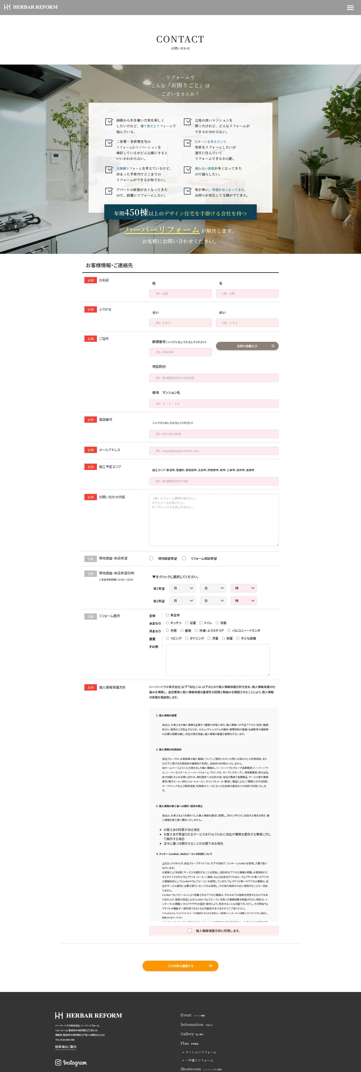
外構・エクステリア (211, 630)
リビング (176, 638)
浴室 (192, 622)
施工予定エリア (104, 466)
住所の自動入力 (247, 346)
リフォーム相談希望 (204, 558)
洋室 (214, 638)
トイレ (207, 622)
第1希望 (159, 588)
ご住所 (98, 338)
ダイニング (196, 638)
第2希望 (159, 601)
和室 (229, 638)
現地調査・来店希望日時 (111, 576)
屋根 (187, 630)
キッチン (176, 622)
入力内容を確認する (180, 966)
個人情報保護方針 (107, 687)
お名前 (98, 279)
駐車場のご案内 (65, 1046)
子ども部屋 (248, 638)
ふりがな (100, 309)
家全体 (175, 615)
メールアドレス (104, 449)
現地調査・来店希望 (107, 558)
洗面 (223, 622)
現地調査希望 (167, 558)
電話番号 (100, 419)
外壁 (173, 630)
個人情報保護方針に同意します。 (218, 930)
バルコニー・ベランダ (245, 630)
